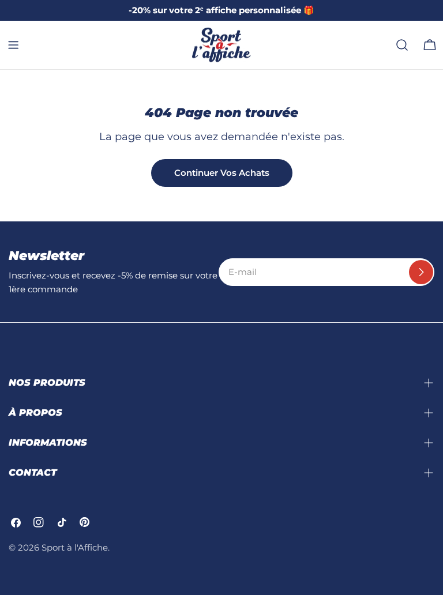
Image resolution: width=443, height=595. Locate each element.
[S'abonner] (421, 272)
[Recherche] (402, 45)
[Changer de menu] (13, 45)
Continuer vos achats (221, 172)
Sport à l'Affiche (75, 547)
